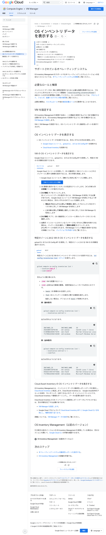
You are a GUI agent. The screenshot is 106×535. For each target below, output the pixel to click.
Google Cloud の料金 (37, 504)
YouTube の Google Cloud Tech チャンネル (94, 514)
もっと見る (32, 2)
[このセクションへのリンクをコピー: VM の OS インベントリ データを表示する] (76, 154)
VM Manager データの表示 (57, 417)
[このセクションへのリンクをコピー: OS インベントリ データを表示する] (76, 135)
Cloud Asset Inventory (51, 148)
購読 (83, 531)
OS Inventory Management (48, 456)
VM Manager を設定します (48, 407)
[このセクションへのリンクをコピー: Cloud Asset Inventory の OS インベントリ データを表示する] (94, 384)
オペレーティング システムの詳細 (65, 77)
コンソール (71, 2)
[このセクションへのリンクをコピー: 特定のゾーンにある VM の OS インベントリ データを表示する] (95, 238)
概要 (3, 13)
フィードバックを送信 (89, 32)
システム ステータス (56, 509)
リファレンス (21, 13)
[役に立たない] (97, 23)
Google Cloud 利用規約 (74, 523)
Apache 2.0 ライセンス (51, 480)
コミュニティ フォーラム (57, 499)
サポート (52, 502)
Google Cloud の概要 (74, 502)
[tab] (40, 166)
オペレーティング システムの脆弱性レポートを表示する (59, 452)
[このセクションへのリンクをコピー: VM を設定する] (53, 110)
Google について (35, 523)
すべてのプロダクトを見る (38, 499)
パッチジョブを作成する (65, 230)
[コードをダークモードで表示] (93, 263)
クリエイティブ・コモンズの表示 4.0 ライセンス (74, 478)
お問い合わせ (34, 512)
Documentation (45, 24)
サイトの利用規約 (59, 523)
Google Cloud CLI (55, 433)
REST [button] (57, 166)
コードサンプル (73, 505)
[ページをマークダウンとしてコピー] (62, 36)
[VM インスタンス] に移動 (52, 182)
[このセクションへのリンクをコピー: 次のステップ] (51, 447)
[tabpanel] (67, 201)
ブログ (89, 499)
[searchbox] (13, 20)
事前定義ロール (68, 102)
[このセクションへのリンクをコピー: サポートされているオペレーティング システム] (89, 69)
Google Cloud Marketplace (34, 508)
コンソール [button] (40, 166)
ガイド (11, 13)
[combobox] (52, 2)
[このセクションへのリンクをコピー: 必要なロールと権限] (59, 85)
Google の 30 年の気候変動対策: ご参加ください (46, 526)
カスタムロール (52, 102)
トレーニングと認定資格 (76, 514)
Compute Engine (15, 9)
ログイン (101, 2)
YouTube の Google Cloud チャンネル (93, 509)
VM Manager (32, 9)
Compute (55, 24)
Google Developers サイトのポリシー (92, 480)
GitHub (70, 499)
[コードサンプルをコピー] (96, 263)
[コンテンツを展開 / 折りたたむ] (48, 42)
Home (36, 24)
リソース (32, 13)
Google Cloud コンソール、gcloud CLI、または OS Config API (65, 144)
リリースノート (54, 505)
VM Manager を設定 (42, 120)
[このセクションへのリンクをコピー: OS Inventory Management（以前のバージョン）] (92, 425)
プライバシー (47, 523)
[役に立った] (94, 23)
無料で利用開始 (96, 9)
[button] (13, 66)
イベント (90, 502)
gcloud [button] (50, 166)
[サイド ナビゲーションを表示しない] (25, 531)
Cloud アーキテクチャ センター (76, 509)
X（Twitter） (91, 505)
